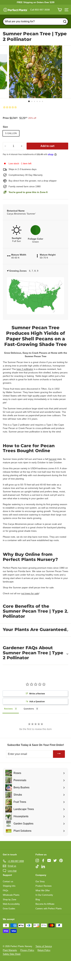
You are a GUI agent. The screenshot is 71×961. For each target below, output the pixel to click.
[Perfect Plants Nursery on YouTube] (49, 860)
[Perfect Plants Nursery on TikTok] (37, 866)
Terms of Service (44, 946)
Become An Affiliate (45, 904)
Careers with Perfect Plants (49, 908)
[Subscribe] (59, 754)
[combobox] (35, 21)
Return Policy (43, 950)
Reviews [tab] (8, 708)
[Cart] (59, 10)
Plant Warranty (10, 950)
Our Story (40, 881)
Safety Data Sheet (11, 954)
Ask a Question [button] (37, 701)
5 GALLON (11, 133)
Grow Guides (9, 908)
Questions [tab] (29, 708)
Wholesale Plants (11, 895)
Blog (38, 899)
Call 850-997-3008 (40, 9)
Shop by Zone (9, 899)
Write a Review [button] (37, 693)
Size (5, 126)
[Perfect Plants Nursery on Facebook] (43, 860)
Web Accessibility (11, 904)
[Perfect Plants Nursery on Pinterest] (61, 860)
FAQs (5, 890)
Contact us (8, 881)
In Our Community (44, 895)
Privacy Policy (27, 950)
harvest (52, 459)
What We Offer (43, 890)
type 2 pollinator (25, 369)
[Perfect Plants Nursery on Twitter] (55, 860)
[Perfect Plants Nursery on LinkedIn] (43, 866)
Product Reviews (44, 886)
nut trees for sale (30, 593)
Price (6, 118)
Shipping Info (9, 886)
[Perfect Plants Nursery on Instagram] (37, 860)
